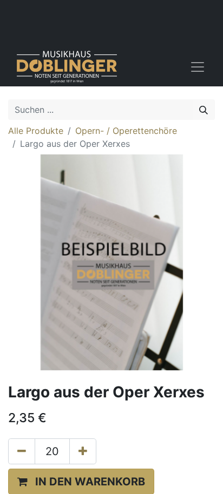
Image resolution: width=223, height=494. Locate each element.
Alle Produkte (35, 130)
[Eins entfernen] (21, 451)
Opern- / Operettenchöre (126, 130)
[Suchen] (203, 109)
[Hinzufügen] (82, 451)
